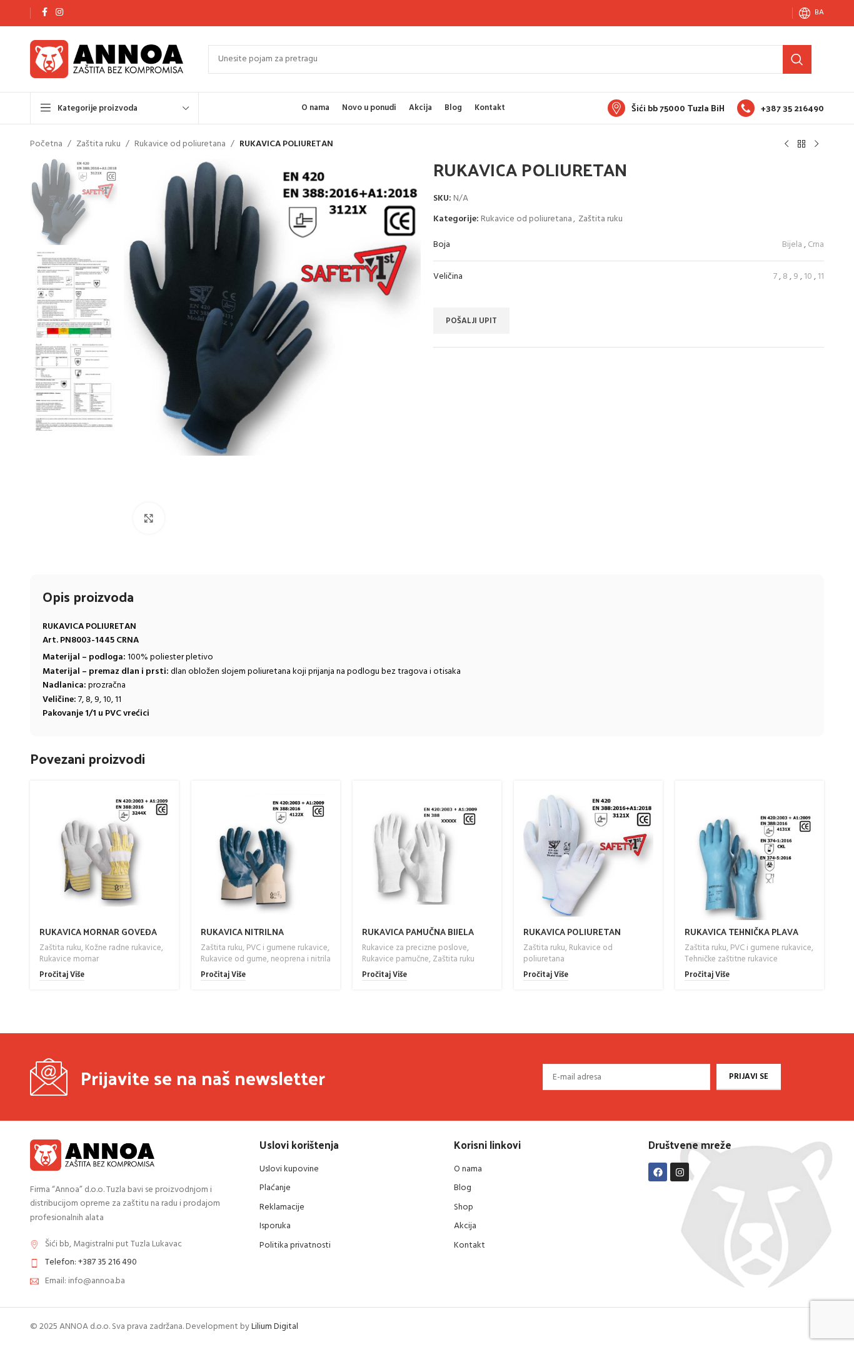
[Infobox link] (666, 108)
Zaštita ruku (98, 144)
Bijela (792, 245)
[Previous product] (786, 144)
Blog (462, 1188)
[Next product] (816, 144)
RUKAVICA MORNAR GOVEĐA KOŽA (98, 938)
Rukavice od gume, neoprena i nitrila (266, 959)
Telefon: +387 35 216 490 (91, 1262)
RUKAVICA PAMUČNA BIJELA (418, 931)
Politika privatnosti (295, 1245)
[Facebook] (657, 1172)
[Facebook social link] (44, 13)
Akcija (465, 1226)
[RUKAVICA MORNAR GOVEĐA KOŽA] (104, 855)
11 (821, 276)
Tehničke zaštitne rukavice (731, 959)
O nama (468, 1169)
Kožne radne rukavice (123, 947)
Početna (46, 144)
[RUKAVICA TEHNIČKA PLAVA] (750, 855)
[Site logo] (106, 59)
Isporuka (275, 1226)
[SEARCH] (797, 59)
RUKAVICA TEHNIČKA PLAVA (741, 931)
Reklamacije (281, 1207)
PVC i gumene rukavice (287, 947)
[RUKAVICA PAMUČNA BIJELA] (427, 855)
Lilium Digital (274, 1326)
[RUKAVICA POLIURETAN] (588, 855)
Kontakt (469, 1245)
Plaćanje (275, 1188)
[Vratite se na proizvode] (801, 144)
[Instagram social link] (59, 13)
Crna (816, 245)
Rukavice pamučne (395, 959)
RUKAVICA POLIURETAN (572, 931)
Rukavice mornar (69, 959)
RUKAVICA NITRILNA (242, 931)
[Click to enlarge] (148, 518)
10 (808, 276)
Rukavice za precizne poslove (414, 947)
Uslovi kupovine (289, 1169)
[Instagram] (679, 1172)
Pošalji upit (471, 321)
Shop (463, 1207)
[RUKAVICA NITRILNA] (266, 855)
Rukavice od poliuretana (180, 144)
